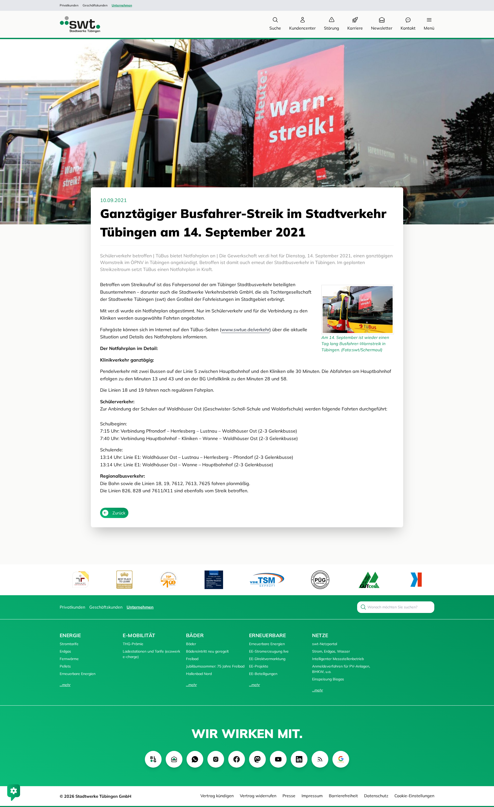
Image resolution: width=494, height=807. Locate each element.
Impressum (312, 795)
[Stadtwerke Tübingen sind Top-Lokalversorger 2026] (168, 580)
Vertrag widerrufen (258, 795)
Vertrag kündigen (217, 795)
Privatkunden (69, 5)
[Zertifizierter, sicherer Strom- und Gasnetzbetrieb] (320, 580)
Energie (70, 635)
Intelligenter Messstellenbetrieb (338, 658)
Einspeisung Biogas (328, 679)
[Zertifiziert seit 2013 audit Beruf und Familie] (80, 580)
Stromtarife (69, 644)
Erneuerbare (267, 635)
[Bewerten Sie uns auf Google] (340, 759)
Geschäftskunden (95, 5)
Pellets (65, 666)
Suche (275, 28)
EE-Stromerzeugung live (269, 651)
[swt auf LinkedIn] (299, 759)
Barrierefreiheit (343, 795)
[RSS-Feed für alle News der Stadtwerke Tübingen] (320, 759)
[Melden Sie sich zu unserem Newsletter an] (174, 759)
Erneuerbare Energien (77, 673)
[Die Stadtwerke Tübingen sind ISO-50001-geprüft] (369, 580)
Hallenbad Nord (199, 673)
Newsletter (381, 28)
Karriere (355, 28)
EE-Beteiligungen (263, 673)
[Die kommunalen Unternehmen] (416, 580)
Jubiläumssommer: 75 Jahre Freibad (215, 666)
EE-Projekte (258, 666)
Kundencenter (302, 28)
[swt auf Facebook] (236, 759)
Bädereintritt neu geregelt (207, 651)
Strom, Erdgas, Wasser (331, 651)
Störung (331, 28)
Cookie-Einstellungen (414, 795)
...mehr (65, 684)
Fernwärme (69, 658)
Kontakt (408, 28)
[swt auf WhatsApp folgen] (195, 759)
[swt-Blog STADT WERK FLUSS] (153, 759)
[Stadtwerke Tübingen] (75, 24)
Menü (429, 28)
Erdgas (65, 651)
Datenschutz (376, 795)
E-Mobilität (139, 635)
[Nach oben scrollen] (482, 775)
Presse (289, 795)
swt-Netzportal (324, 644)
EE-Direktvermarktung (267, 658)
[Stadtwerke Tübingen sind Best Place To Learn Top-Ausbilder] (124, 580)
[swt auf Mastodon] (257, 759)
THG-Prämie (133, 644)
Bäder (195, 635)
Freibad (192, 658)
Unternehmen (122, 5)
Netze (320, 635)
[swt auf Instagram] (215, 759)
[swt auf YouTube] (278, 759)
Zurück (118, 512)
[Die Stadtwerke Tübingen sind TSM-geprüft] (267, 579)
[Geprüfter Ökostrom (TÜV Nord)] (214, 580)
